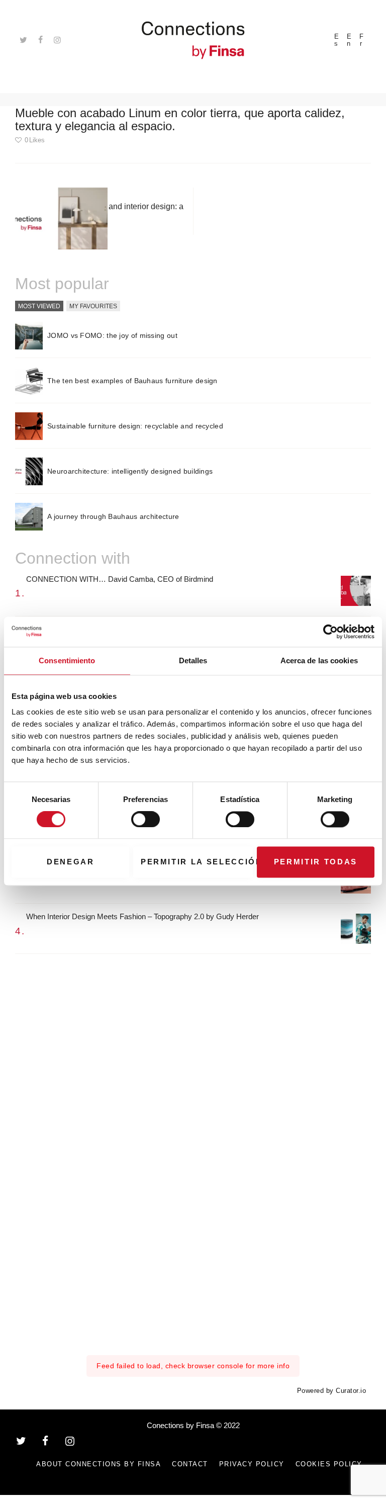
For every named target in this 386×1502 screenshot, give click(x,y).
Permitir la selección (197, 862)
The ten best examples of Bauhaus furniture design (132, 381)
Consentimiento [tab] (67, 660)
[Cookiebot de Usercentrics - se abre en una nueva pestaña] (330, 631)
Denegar (70, 862)
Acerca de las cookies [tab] (319, 660)
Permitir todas (315, 862)
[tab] (39, 306)
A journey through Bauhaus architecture (113, 516)
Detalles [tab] (193, 660)
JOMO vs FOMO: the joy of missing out (112, 335)
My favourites (93, 305)
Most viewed (39, 305)
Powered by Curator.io (331, 1390)
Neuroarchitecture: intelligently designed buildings (130, 471)
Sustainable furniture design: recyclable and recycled (135, 426)
